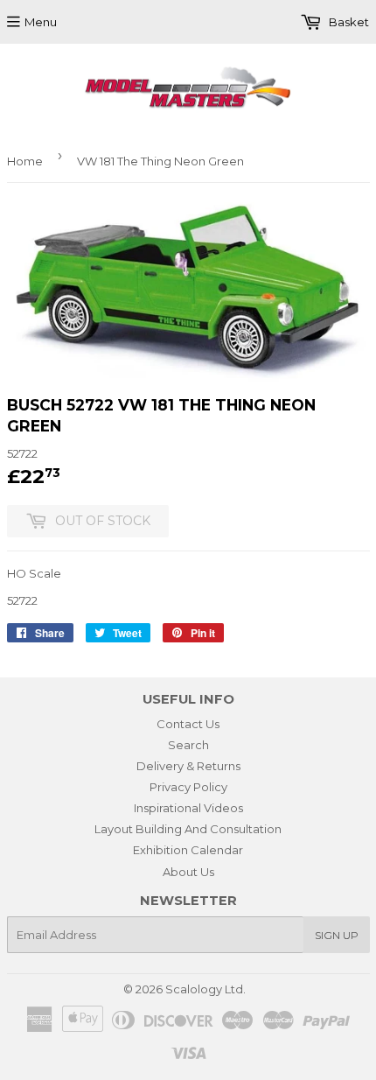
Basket (347, 22)
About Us (188, 872)
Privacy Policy (188, 787)
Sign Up (337, 935)
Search (188, 745)
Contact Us (188, 724)
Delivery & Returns (188, 766)
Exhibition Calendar (188, 850)
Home (25, 161)
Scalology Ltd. (205, 989)
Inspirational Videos (188, 808)
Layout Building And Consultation (188, 829)
